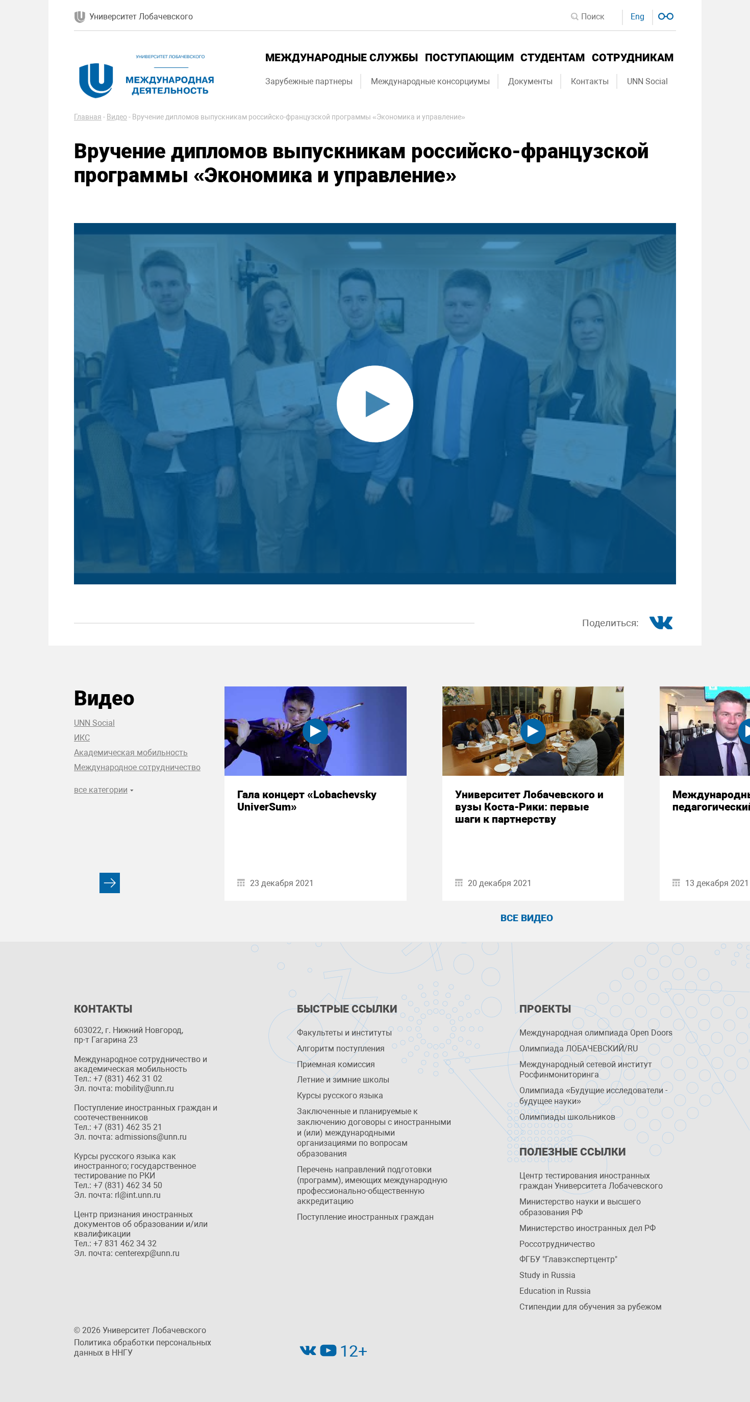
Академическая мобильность (131, 752)
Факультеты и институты (344, 1033)
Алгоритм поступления (341, 1048)
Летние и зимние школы (343, 1080)
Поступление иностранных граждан (365, 1217)
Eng (637, 16)
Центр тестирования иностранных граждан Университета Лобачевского (591, 1181)
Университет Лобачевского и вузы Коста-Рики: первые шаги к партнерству (529, 807)
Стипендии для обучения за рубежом (590, 1307)
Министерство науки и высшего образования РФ (580, 1207)
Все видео (527, 918)
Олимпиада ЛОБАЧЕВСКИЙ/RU (578, 1048)
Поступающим (469, 58)
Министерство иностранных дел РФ (587, 1228)
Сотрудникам (632, 58)
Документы (530, 81)
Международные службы (341, 58)
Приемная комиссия (336, 1064)
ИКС (82, 738)
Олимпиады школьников (567, 1117)
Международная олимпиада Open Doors (595, 1033)
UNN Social (647, 81)
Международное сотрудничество (137, 767)
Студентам (552, 58)
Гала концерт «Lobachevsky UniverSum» (307, 801)
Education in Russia (555, 1291)
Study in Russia (547, 1275)
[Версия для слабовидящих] (664, 15)
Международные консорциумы (430, 81)
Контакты (590, 81)
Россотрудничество (557, 1244)
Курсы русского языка (340, 1095)
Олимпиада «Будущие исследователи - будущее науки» (593, 1096)
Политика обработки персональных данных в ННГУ (142, 1348)
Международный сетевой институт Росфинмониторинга (585, 1070)
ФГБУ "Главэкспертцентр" (568, 1259)
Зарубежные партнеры (309, 81)
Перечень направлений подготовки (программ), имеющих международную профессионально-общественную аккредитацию (372, 1185)
